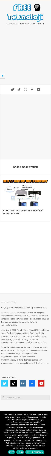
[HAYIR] (47, 433)
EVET (11, 452)
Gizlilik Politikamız (41, 363)
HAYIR (20, 452)
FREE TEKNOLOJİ (8, 302)
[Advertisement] (25, 56)
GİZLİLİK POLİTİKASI (35, 452)
